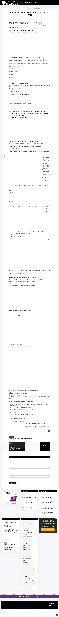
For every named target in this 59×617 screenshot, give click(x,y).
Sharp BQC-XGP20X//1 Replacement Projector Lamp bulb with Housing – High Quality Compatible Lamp (29, 113)
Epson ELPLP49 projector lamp (28, 551)
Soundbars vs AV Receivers (28, 507)
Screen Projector (7, 539)
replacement (25, 576)
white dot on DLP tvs (26, 587)
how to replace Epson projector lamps (29, 562)
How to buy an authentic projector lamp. (18, 106)
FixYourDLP (23, 8)
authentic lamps (26, 530)
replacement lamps (27, 578)
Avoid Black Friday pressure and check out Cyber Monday (16, 449)
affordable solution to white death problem (28, 524)
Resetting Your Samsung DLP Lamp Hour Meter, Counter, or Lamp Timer (10, 524)
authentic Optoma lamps (27, 532)
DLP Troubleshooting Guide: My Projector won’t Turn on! (47, 496)
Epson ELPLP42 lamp (26, 549)
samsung (25, 584)
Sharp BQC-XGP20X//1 (34, 62)
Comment (10, 459)
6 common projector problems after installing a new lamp (13, 530)
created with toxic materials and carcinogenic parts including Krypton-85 (23, 99)
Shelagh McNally (30, 16)
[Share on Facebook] (49, 432)
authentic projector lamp (27, 534)
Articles (10, 443)
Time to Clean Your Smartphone (29, 494)
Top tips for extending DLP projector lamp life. (24, 414)
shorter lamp (12, 96)
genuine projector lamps (27, 558)
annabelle (8, 526)
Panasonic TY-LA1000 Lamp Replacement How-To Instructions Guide (10, 536)
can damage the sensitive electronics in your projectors (20, 94)
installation (25, 564)
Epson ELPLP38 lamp (26, 543)
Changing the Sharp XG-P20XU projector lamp (33, 8)
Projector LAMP (30, 574)
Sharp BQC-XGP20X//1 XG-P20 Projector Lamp (18, 117)
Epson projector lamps (27, 554)
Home (21, 2)
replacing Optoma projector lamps (29, 582)
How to (3, 601)
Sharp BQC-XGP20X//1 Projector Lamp (17, 115)
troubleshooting (31, 584)
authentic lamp (26, 528)
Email (10, 472)
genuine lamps (26, 556)
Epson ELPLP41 (25, 547)
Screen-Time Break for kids (28, 504)
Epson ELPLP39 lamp (26, 545)
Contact (36, 2)
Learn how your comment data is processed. (31, 485)
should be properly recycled (44, 234)
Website (10, 476)
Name (10, 467)
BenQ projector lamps (27, 538)
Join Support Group (28, 2)
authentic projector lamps (27, 536)
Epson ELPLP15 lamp (26, 541)
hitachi (24, 560)
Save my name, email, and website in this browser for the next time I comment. (22, 481)
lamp (30, 564)
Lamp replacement (26, 566)
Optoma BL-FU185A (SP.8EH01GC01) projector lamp (28, 570)
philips (24, 574)
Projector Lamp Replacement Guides (26, 438)
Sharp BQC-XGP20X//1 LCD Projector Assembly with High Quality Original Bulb (24, 119)
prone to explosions (13, 101)
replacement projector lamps (28, 580)
